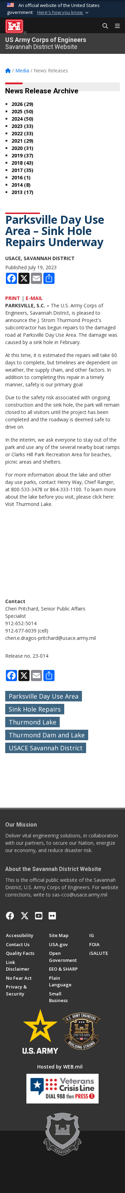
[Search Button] (103, 26)
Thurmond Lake (32, 722)
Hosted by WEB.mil (60, 1066)
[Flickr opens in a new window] (52, 915)
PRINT (12, 298)
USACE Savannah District (46, 748)
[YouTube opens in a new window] (38, 915)
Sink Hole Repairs (35, 709)
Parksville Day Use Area (43, 696)
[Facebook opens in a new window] (10, 915)
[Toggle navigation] (114, 26)
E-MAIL (34, 298)
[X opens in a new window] (24, 915)
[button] (63, 12)
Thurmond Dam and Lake (47, 735)
